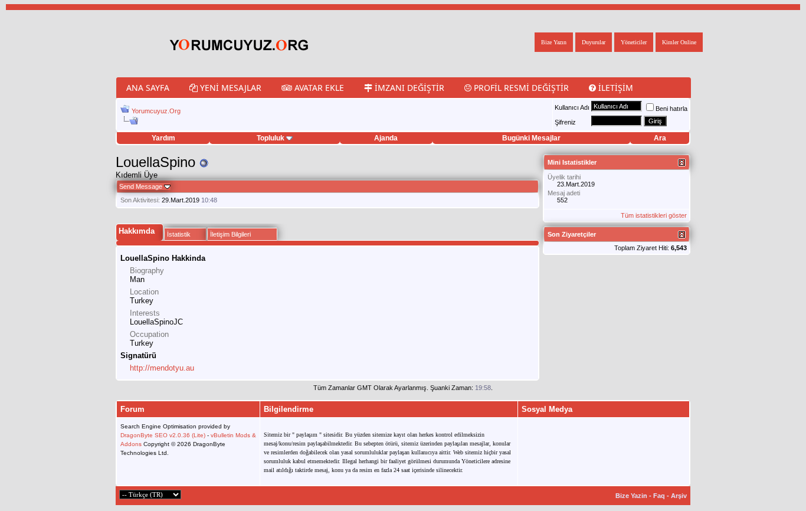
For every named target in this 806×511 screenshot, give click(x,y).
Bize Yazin (631, 495)
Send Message (140, 186)
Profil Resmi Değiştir (520, 87)
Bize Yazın (553, 42)
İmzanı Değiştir (408, 87)
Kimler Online (679, 42)
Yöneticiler (634, 42)
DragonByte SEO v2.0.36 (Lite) (162, 435)
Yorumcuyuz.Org (156, 110)
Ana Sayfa (147, 87)
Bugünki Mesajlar (531, 138)
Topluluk (270, 138)
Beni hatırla (671, 108)
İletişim (614, 87)
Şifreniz (565, 122)
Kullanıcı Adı (572, 107)
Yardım (163, 138)
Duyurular (593, 42)
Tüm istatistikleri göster (654, 215)
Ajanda (386, 138)
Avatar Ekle (318, 87)
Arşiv (679, 495)
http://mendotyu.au (162, 367)
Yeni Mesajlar (229, 87)
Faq (659, 495)
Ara (660, 138)
